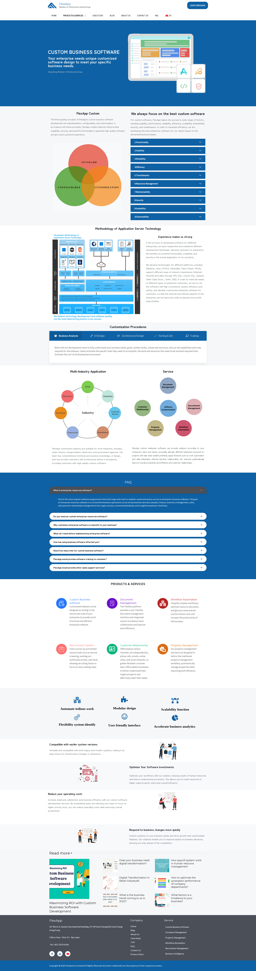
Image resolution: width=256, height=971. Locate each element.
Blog (112, 15)
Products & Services (73, 15)
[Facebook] (52, 953)
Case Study (97, 15)
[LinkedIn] (60, 953)
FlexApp (65, 4)
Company (136, 920)
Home (54, 15)
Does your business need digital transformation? (134, 862)
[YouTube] (67, 953)
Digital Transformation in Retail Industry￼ (134, 879)
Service (168, 920)
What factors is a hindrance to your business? (181, 898)
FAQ (156, 15)
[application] (84, 15)
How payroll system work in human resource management (186, 863)
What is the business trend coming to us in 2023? (132, 898)
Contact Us (142, 15)
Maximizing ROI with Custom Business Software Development (72, 907)
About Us (125, 15)
